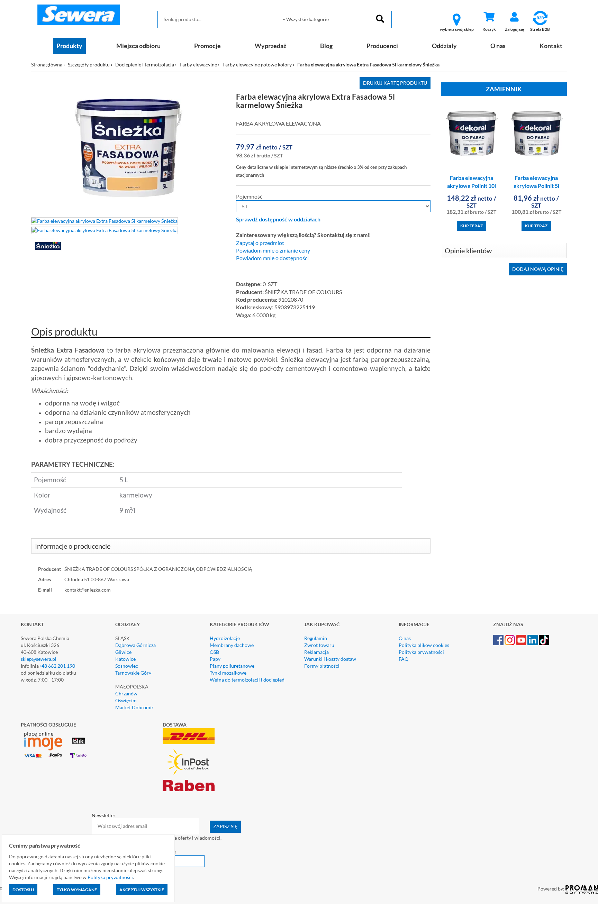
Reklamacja (316, 652)
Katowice (125, 659)
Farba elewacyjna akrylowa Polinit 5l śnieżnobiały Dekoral (536, 185)
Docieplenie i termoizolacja (144, 64)
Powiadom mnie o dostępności (272, 258)
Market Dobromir (134, 707)
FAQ (403, 659)
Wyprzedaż (270, 45)
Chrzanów (126, 693)
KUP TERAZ (471, 225)
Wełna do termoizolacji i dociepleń (247, 680)
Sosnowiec (126, 666)
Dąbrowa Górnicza (135, 645)
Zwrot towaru (319, 645)
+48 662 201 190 (57, 666)
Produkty (69, 45)
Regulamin (315, 638)
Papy (215, 659)
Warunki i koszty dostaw (330, 659)
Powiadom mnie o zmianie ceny (273, 250)
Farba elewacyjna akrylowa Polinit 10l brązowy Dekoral (471, 185)
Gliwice (123, 652)
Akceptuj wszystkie (141, 889)
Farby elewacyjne (198, 64)
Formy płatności (321, 666)
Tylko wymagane (77, 889)
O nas (498, 45)
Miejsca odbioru (138, 45)
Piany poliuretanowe (232, 666)
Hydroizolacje (225, 638)
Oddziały (444, 45)
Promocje (207, 45)
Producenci (382, 45)
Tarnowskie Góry (133, 673)
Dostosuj (23, 889)
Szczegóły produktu (89, 64)
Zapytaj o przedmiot (260, 243)
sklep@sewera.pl (38, 659)
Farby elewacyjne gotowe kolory (257, 64)
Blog (326, 45)
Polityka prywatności (421, 652)
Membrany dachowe (232, 645)
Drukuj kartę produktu (395, 83)
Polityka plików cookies (424, 645)
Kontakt (551, 45)
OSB (214, 652)
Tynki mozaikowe (228, 673)
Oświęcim (126, 700)
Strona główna (46, 64)
